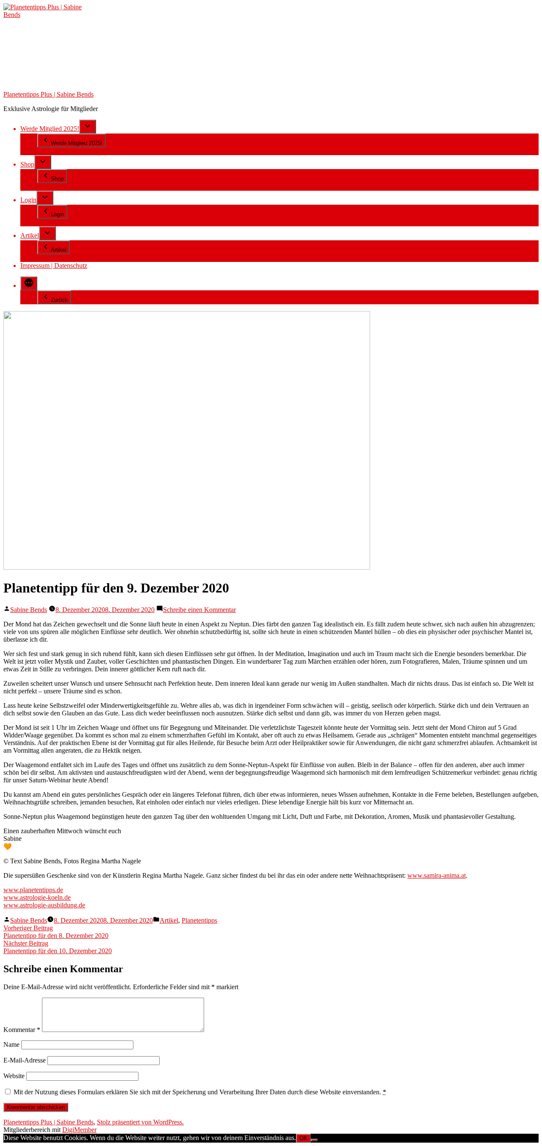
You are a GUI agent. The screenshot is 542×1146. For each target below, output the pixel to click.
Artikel (29, 235)
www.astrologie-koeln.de (37, 897)
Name (11, 1044)
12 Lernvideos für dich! (68, 151)
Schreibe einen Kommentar (199, 609)
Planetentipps (199, 920)
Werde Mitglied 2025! (49, 128)
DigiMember (79, 1129)
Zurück (59, 300)
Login (28, 199)
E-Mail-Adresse (24, 1060)
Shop (27, 164)
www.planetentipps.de (33, 889)
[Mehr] (28, 283)
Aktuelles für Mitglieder (69, 257)
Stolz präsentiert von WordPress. (140, 1122)
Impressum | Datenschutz (53, 265)
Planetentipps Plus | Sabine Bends (48, 94)
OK (303, 1138)
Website (14, 1075)
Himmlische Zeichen (65, 186)
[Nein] (314, 1140)
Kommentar (21, 1029)
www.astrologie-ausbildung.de (44, 905)
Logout (47, 222)
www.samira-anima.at (436, 875)
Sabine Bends (28, 609)
